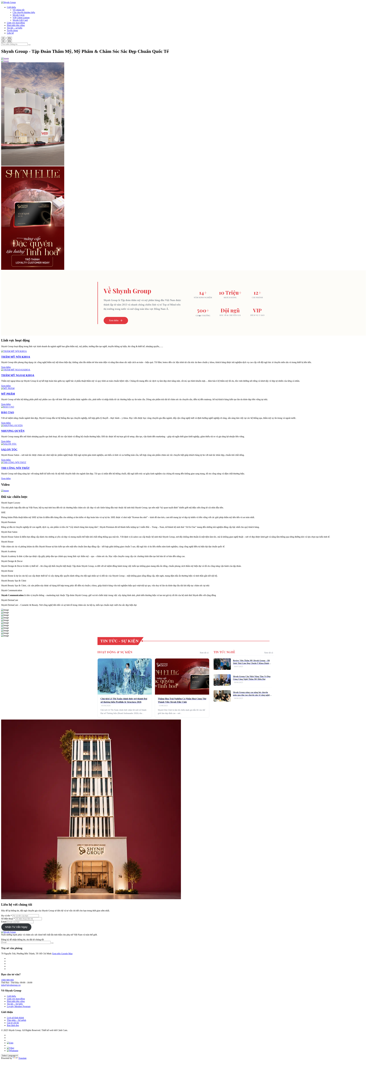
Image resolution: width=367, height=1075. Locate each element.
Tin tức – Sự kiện (15, 1004)
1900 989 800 (7, 980)
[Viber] (10, 1048)
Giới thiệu (11, 7)
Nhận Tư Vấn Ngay (16, 927)
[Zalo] (10, 1043)
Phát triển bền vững (16, 25)
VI (3, 38)
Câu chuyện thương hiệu (24, 12)
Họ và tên (6, 915)
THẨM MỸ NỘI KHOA (15, 356)
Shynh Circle (19, 15)
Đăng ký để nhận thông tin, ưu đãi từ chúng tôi (22, 939)
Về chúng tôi (18, 10)
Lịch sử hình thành (15, 1017)
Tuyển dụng (12, 30)
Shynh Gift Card (20, 20)
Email (4, 921)
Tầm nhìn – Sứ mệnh (16, 1020)
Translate (22, 1058)
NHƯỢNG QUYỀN (13, 430)
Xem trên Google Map (62, 953)
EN (9, 38)
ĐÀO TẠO (7, 412)
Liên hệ (10, 33)
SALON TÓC (9, 449)
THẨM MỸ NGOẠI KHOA (17, 375)
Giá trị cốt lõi (13, 1023)
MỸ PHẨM (8, 393)
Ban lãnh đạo (13, 1025)
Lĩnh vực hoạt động (16, 22)
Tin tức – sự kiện (14, 28)
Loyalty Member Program (18, 1006)
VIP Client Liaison (21, 17)
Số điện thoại (7, 918)
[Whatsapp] (12, 1050)
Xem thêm (113, 320)
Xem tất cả (204, 653)
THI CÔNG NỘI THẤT (15, 468)
